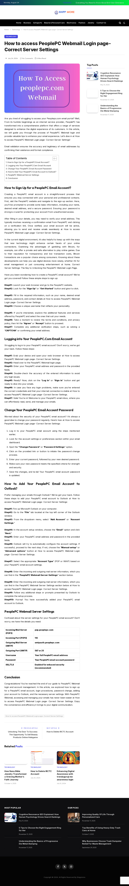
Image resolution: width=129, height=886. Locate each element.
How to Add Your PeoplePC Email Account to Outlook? (32, 172)
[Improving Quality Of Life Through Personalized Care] (74, 817)
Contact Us (101, 23)
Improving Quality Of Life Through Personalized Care (98, 815)
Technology (11, 36)
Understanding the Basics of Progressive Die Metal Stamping (110, 108)
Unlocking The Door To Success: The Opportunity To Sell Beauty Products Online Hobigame (23, 734)
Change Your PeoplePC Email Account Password (29, 168)
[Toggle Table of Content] (53, 158)
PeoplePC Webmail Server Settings (23, 175)
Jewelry (91, 23)
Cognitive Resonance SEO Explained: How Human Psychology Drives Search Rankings (111, 77)
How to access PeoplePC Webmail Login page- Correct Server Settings (34, 716)
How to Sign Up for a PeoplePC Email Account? (28, 162)
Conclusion (13, 178)
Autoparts (37, 23)
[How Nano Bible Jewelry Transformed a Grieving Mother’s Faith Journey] (15, 757)
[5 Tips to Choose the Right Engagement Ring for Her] (92, 93)
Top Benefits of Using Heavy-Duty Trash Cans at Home (101, 829)
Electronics (71, 23)
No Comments (27, 58)
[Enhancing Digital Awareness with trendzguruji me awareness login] (68, 757)
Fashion (82, 23)
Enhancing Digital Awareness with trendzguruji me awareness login (65, 775)
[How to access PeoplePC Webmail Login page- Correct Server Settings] (42, 88)
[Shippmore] (64, 12)
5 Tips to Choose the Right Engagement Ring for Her (111, 93)
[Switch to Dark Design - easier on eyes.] (124, 23)
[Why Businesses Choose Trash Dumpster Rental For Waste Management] (74, 844)
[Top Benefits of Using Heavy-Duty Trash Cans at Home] (74, 831)
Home (18, 23)
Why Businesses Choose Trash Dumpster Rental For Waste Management (102, 842)
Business (27, 23)
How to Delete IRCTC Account (60, 731)
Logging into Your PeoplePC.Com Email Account (29, 165)
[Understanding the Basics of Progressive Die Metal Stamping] (92, 108)
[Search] (120, 23)
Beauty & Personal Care (54, 23)
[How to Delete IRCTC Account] (42, 757)
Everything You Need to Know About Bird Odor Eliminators (100, 3)
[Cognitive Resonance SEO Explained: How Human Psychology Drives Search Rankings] (92, 75)
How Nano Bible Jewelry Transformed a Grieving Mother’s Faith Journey (15, 775)
